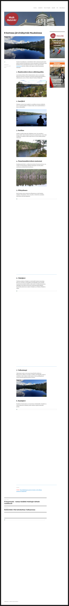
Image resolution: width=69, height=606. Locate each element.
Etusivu (35, 7)
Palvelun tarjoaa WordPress (13, 601)
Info (57, 7)
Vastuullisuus (62, 7)
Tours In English (47, 7)
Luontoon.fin (19, 66)
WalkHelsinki (6, 64)
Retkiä (5, 67)
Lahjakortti (40, 7)
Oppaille (53, 7)
